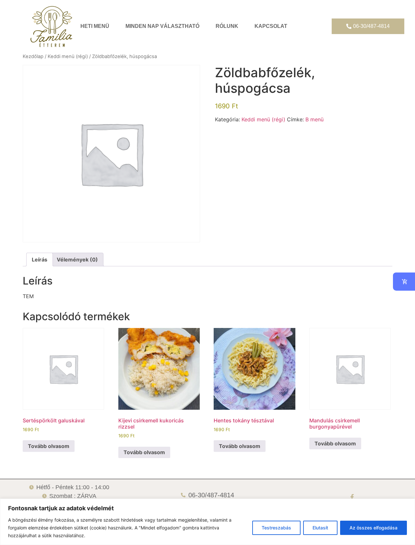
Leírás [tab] (39, 259)
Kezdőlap (33, 56)
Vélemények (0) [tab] (77, 259)
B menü (314, 119)
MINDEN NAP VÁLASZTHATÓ (162, 26)
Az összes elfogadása (373, 527)
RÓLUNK (227, 26)
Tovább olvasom (48, 446)
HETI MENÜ (94, 26)
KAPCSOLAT (271, 26)
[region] (207, 522)
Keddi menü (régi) (68, 56)
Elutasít (320, 527)
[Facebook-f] (352, 497)
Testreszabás (276, 527)
